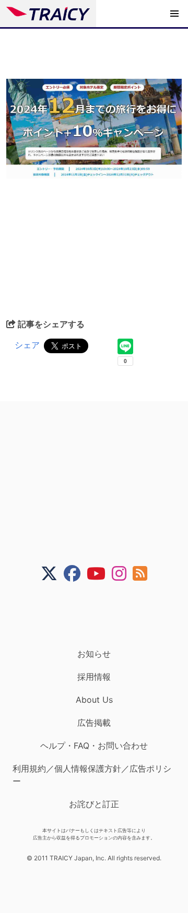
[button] (174, 13)
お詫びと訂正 (94, 804)
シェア (27, 345)
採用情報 (94, 676)
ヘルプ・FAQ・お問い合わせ (94, 745)
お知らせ (94, 653)
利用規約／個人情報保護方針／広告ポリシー (92, 774)
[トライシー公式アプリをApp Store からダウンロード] (100, 615)
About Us (94, 699)
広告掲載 (94, 722)
